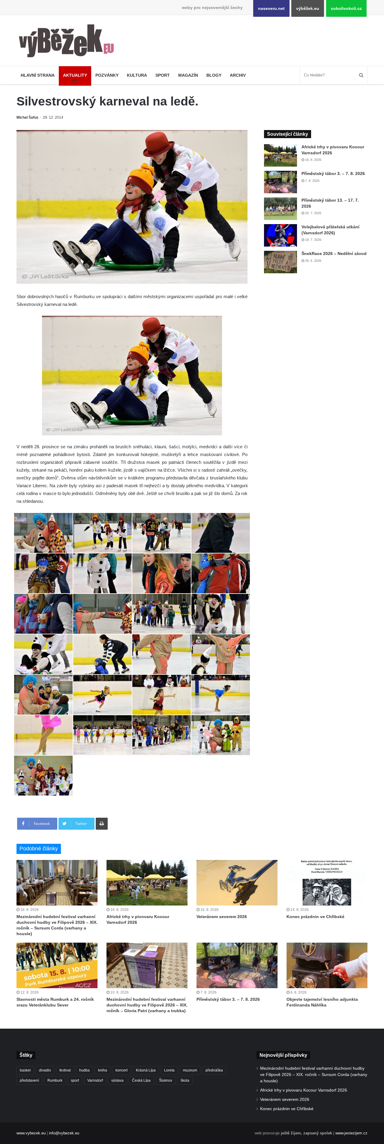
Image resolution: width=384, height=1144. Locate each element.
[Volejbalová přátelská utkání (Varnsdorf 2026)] (280, 235)
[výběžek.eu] (68, 42)
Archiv (238, 75)
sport (75, 1080)
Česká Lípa (141, 1080)
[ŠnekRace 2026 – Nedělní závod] (280, 262)
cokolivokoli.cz (346, 8)
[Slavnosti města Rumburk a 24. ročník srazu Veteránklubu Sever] (57, 965)
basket (25, 1070)
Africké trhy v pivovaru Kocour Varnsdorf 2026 (303, 1090)
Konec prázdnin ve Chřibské (315, 916)
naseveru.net (271, 8)
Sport (162, 75)
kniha (102, 1070)
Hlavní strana (38, 75)
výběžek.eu (307, 8)
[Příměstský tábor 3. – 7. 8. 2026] (280, 182)
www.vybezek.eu (31, 1133)
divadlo (45, 1070)
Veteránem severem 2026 (221, 916)
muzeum (190, 1070)
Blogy (213, 75)
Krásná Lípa (146, 1070)
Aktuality (75, 75)
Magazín (188, 75)
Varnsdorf (95, 1080)
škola (185, 1080)
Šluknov (165, 1080)
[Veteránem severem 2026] (237, 882)
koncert (122, 1070)
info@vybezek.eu (64, 1133)
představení (29, 1080)
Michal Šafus (27, 117)
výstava (117, 1080)
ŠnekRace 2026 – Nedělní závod (334, 253)
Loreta (169, 1070)
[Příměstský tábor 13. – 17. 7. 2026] (280, 208)
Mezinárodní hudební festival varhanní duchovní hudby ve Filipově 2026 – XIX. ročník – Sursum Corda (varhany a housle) (313, 1074)
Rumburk (54, 1080)
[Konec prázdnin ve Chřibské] (327, 882)
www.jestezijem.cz (351, 1133)
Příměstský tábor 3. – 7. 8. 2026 (333, 173)
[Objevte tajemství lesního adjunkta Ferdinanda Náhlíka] (327, 965)
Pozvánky (106, 75)
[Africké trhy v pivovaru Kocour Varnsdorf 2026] (280, 155)
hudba (84, 1070)
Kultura (137, 75)
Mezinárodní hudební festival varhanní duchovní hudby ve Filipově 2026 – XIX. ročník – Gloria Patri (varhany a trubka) (147, 1005)
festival (65, 1070)
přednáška (214, 1070)
